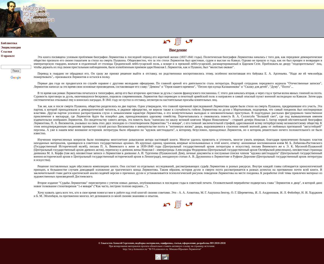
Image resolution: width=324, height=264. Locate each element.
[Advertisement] (191, 18)
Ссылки (6, 51)
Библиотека (9, 43)
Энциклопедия (11, 47)
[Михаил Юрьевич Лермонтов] (16, 36)
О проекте (8, 55)
